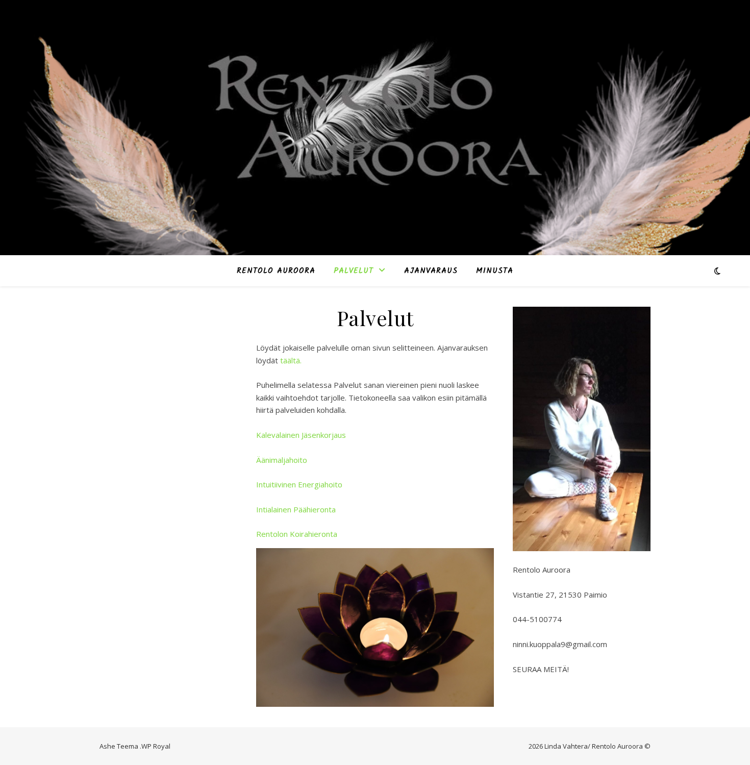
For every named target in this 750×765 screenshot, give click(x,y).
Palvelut (353, 271)
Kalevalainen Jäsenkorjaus (301, 435)
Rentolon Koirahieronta (296, 534)
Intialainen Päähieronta (296, 509)
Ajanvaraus (431, 271)
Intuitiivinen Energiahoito (299, 484)
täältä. (291, 360)
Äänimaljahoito (281, 460)
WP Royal (155, 746)
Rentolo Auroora (276, 271)
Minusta (494, 271)
